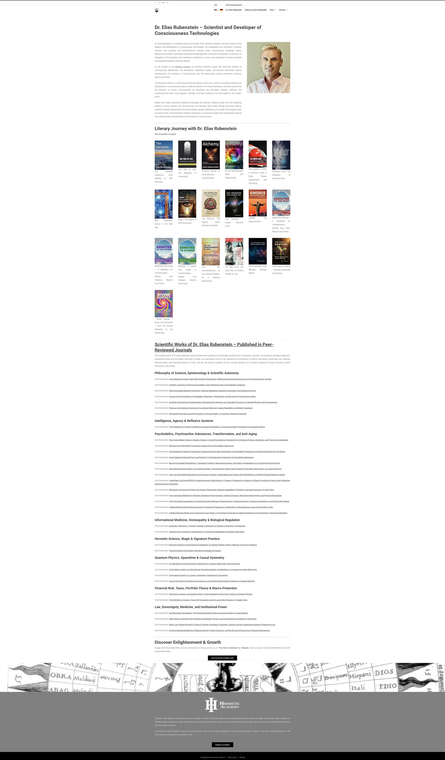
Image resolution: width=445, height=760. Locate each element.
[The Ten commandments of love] (211, 239)
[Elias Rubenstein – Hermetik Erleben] (164, 141)
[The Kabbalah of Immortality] (187, 141)
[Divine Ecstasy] (164, 291)
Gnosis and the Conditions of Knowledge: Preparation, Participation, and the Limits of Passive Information (212, 396)
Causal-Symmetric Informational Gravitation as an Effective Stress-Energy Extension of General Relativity (212, 581)
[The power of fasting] (281, 239)
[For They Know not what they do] (234, 239)
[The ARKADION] (234, 190)
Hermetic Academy (183, 67)
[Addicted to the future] (164, 239)
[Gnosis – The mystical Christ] (258, 190)
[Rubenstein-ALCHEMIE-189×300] (211, 141)
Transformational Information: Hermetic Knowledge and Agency (195, 551)
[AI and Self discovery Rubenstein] (234, 141)
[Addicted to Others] (187, 239)
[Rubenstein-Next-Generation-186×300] (164, 190)
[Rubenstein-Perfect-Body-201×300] (258, 141)
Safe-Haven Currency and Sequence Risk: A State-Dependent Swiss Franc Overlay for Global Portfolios (210, 594)
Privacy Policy (232, 757)
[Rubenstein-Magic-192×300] (187, 190)
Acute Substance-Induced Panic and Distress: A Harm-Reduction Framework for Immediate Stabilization (211, 457)
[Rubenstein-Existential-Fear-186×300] (281, 141)
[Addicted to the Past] (281, 190)
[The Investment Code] (258, 239)
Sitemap (242, 757)
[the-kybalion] (211, 190)
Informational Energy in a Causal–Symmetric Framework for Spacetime (198, 575)
